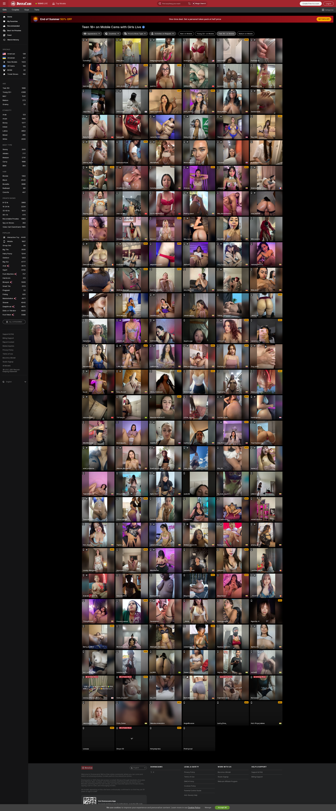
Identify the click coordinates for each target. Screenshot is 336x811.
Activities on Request (163, 34)
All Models (7, 366)
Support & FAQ (8, 334)
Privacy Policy (8, 350)
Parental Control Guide (192, 791)
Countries (112, 34)
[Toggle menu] (4, 3)
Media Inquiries (8, 346)
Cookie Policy (194, 808)
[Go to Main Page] (20, 3)
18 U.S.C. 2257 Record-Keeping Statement (11, 370)
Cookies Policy (190, 786)
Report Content (8, 342)
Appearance (92, 34)
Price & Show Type (135, 34)
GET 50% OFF (323, 19)
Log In (328, 4)
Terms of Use (8, 354)
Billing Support (8, 338)
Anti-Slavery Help (190, 795)
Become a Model (9, 358)
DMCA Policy (189, 781)
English (136, 768)
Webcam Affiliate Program (227, 781)
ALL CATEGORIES (15, 322)
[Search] (189, 3)
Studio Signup (8, 362)
